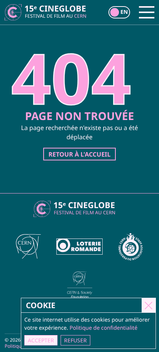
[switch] (119, 12)
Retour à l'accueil (79, 154)
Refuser (75, 340)
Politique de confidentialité (103, 328)
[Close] (149, 305)
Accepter (41, 340)
